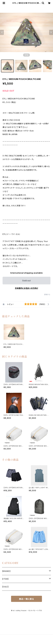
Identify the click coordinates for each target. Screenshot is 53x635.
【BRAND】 (6, 571)
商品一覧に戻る (26, 599)
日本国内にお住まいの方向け (26, 288)
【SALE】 (5, 587)
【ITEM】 (5, 579)
